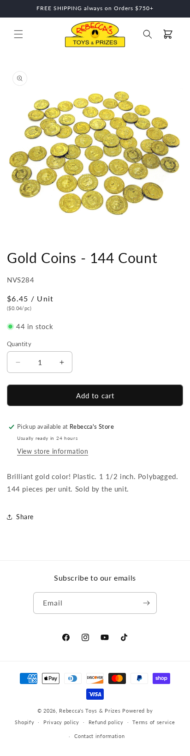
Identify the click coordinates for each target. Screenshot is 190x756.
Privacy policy (61, 722)
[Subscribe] (146, 603)
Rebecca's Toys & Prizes (89, 711)
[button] (18, 34)
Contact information (99, 736)
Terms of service (153, 722)
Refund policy (106, 722)
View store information (52, 451)
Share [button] (25, 517)
